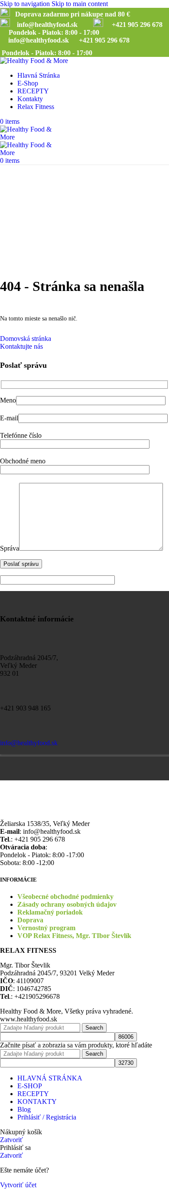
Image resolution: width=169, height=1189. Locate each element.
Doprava (30, 920)
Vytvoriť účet (18, 1185)
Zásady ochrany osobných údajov (67, 904)
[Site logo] (34, 60)
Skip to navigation (26, 3)
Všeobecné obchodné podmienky (65, 896)
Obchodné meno (23, 461)
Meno (8, 400)
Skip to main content (80, 3)
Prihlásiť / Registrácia (46, 1117)
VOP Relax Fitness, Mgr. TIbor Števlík (74, 935)
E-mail (9, 418)
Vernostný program (46, 927)
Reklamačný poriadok (50, 912)
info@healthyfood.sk (29, 742)
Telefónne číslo (21, 435)
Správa (9, 548)
